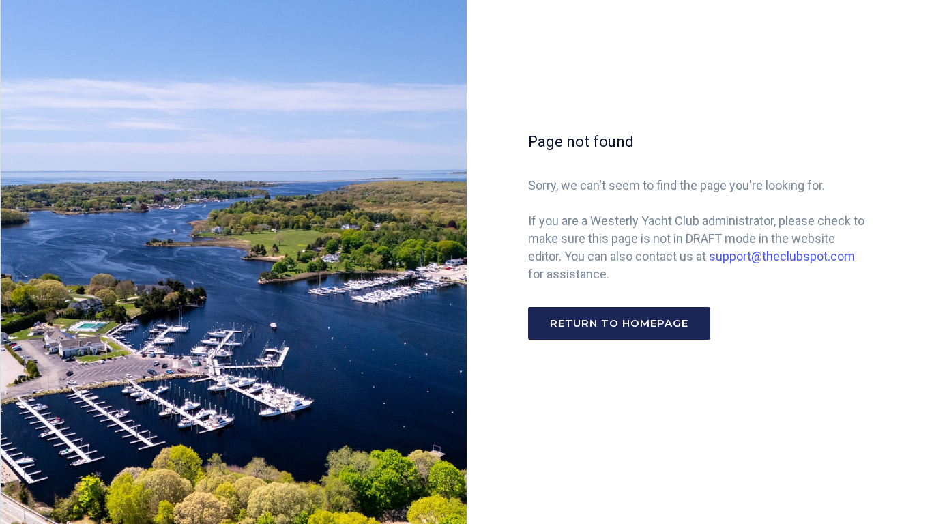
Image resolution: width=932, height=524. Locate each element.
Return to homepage (619, 323)
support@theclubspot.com (782, 256)
